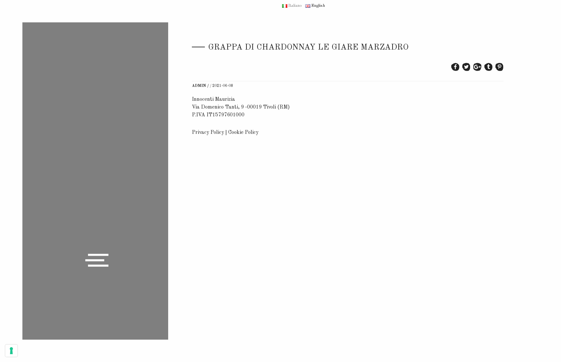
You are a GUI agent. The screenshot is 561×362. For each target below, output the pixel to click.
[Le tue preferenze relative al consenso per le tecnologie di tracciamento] (11, 350)
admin (199, 86)
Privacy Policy (208, 132)
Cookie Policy (243, 132)
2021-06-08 (222, 86)
